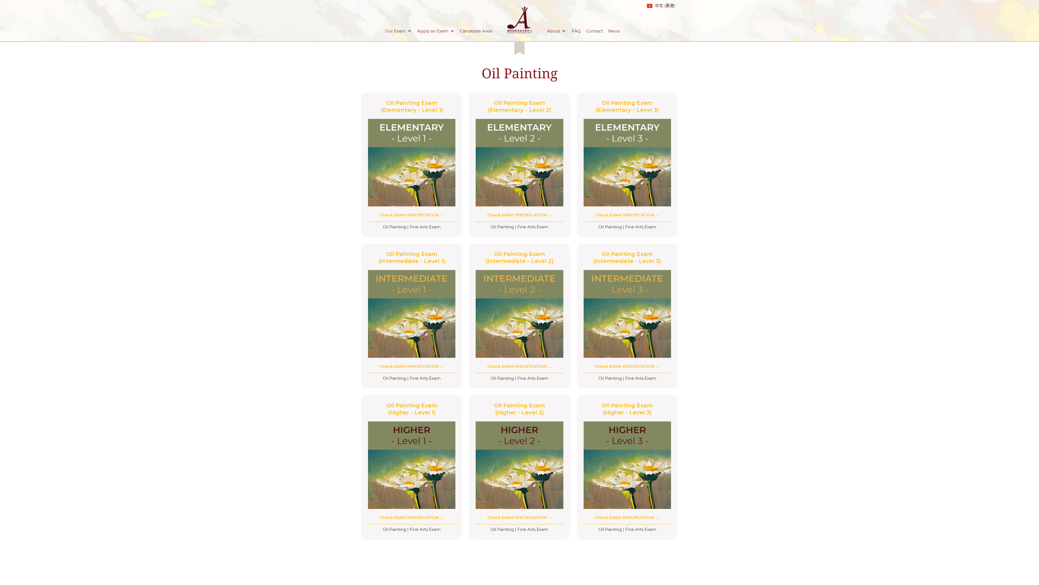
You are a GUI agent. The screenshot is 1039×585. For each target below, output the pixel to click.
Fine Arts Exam (425, 226)
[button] (398, 31)
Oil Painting (520, 73)
